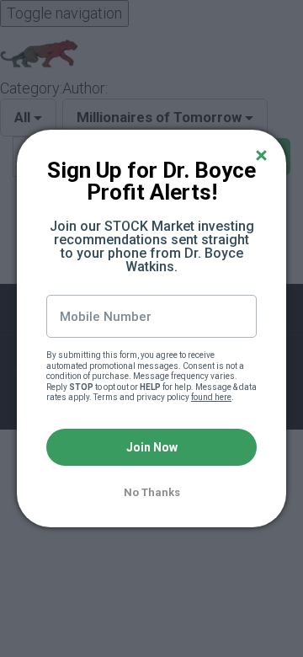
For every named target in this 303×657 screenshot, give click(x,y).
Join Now (152, 447)
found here (211, 397)
